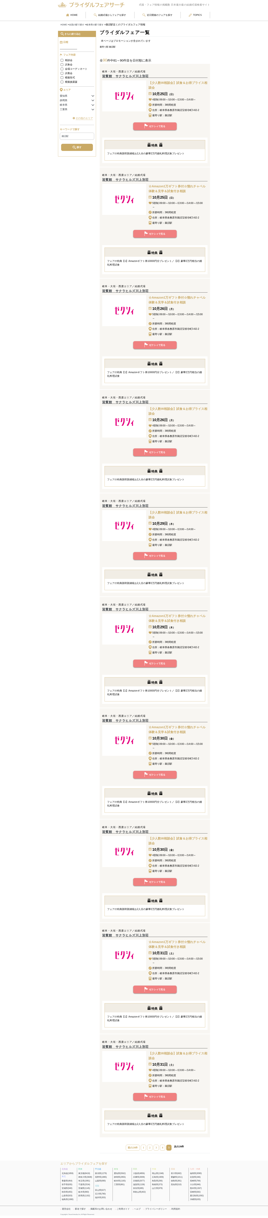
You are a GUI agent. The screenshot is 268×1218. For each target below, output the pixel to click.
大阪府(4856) (139, 1173)
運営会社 (66, 1209)
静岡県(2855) (120, 1177)
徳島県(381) (176, 1181)
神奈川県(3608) (85, 1177)
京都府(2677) (139, 1181)
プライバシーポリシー (156, 1209)
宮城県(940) (67, 1188)
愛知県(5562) (120, 1173)
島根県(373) (157, 1184)
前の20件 (133, 1147)
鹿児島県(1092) (197, 1195)
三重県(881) (119, 1184)
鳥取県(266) (157, 1181)
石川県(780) (100, 1194)
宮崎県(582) (195, 1192)
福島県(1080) (67, 1199)
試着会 (68, 73)
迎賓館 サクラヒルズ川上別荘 (125, 76)
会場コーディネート (76, 69)
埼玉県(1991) (84, 1181)
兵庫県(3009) (139, 1177)
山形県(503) (67, 1195)
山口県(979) (157, 1188)
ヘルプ (137, 1209)
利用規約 (175, 1209)
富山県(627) (100, 1190)
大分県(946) (195, 1184)
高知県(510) (176, 1184)
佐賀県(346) (195, 1177)
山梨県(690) (100, 1181)
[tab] (77, 96)
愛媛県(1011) (177, 1177)
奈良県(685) (138, 1188)
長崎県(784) (195, 1181)
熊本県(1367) (196, 1188)
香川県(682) (176, 1173)
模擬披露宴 (71, 82)
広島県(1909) (158, 1177)
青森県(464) (67, 1181)
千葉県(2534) (84, 1184)
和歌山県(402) (139, 1192)
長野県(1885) (101, 1177)
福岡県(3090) (196, 1173)
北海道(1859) (67, 1173)
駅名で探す (80, 1209)
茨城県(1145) (84, 1188)
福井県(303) (100, 1197)
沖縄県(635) (195, 1199)
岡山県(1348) (158, 1173)
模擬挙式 (70, 77)
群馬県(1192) (84, 1195)
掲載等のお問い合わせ (101, 1209)
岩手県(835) (67, 1184)
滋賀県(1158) (139, 1184)
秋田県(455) (67, 1192)
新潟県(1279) (101, 1173)
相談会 (68, 60)
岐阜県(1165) (120, 1181)
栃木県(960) (83, 1192)
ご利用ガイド (123, 1209)
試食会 (68, 64)
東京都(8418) (84, 1173)
